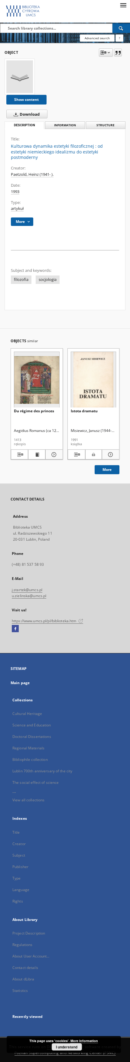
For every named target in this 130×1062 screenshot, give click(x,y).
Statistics (20, 990)
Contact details (25, 967)
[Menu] (123, 5)
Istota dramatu (84, 411)
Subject (18, 855)
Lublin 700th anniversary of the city (42, 771)
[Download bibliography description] (19, 455)
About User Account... (31, 956)
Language (20, 889)
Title (16, 832)
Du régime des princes (34, 411)
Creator (19, 843)
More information (84, 1040)
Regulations (22, 944)
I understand (66, 1047)
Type (16, 878)
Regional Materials (28, 748)
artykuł (17, 208)
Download (29, 114)
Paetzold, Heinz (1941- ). (32, 174)
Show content (26, 99)
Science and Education (31, 725)
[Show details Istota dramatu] (109, 455)
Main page (20, 682)
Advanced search (97, 38)
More (107, 469)
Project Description (28, 933)
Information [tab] (65, 125)
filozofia (21, 279)
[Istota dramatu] (93, 380)
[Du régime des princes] (36, 380)
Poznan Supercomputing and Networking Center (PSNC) (65, 1052)
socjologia (48, 279)
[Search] (121, 28)
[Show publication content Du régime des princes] (36, 455)
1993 (15, 191)
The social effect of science (35, 782)
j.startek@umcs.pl (27, 589)
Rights (17, 901)
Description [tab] (24, 125)
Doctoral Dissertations (31, 736)
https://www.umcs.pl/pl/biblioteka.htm (44, 620)
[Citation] (118, 52)
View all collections (28, 800)
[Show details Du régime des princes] (53, 455)
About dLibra (23, 979)
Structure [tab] (105, 125)
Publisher (20, 866)
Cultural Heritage (27, 713)
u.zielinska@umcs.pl (29, 595)
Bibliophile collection (30, 759)
